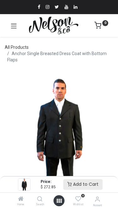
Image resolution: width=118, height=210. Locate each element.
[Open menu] (59, 201)
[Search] (40, 199)
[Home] (21, 199)
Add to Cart (85, 184)
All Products (17, 47)
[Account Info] (97, 199)
